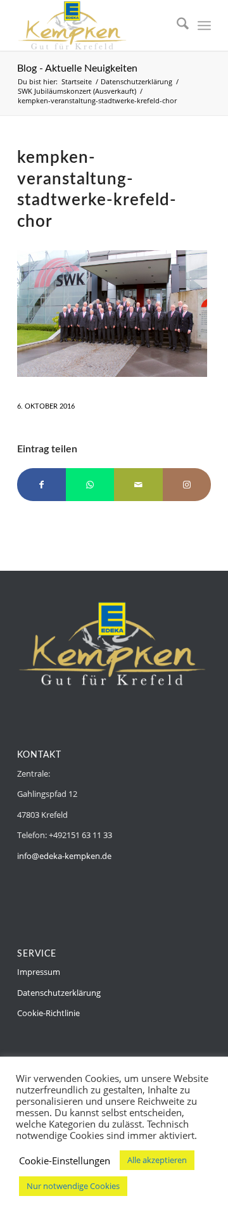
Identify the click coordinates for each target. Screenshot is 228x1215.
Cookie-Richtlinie (48, 1013)
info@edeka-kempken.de (64, 856)
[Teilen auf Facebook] (41, 484)
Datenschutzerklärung (59, 992)
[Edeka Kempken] (94, 25)
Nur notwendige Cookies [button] (73, 1186)
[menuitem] (176, 25)
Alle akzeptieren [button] (157, 1160)
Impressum (38, 971)
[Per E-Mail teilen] (138, 484)
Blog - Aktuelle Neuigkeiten (77, 68)
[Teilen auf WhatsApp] (90, 484)
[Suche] (176, 25)
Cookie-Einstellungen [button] (64, 1160)
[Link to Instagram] (187, 484)
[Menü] (204, 25)
